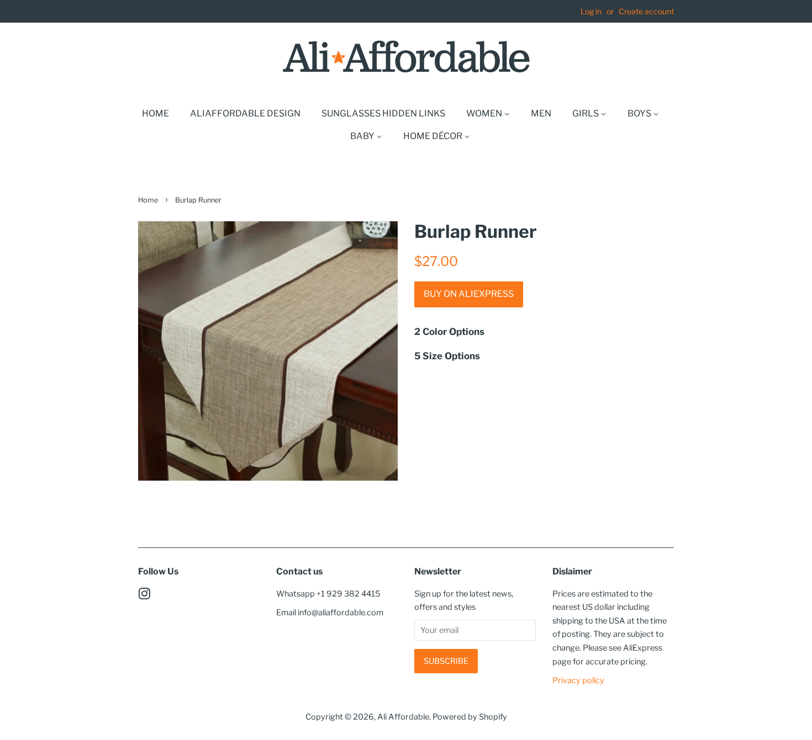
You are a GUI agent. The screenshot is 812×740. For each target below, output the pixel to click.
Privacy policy (578, 680)
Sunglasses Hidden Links (383, 113)
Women (485, 113)
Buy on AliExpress (469, 294)
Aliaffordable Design (245, 113)
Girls (586, 113)
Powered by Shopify (470, 717)
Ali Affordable (403, 717)
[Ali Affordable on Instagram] (144, 596)
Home (155, 113)
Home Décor (433, 136)
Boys (640, 113)
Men (541, 113)
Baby (363, 136)
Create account (646, 11)
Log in (591, 11)
